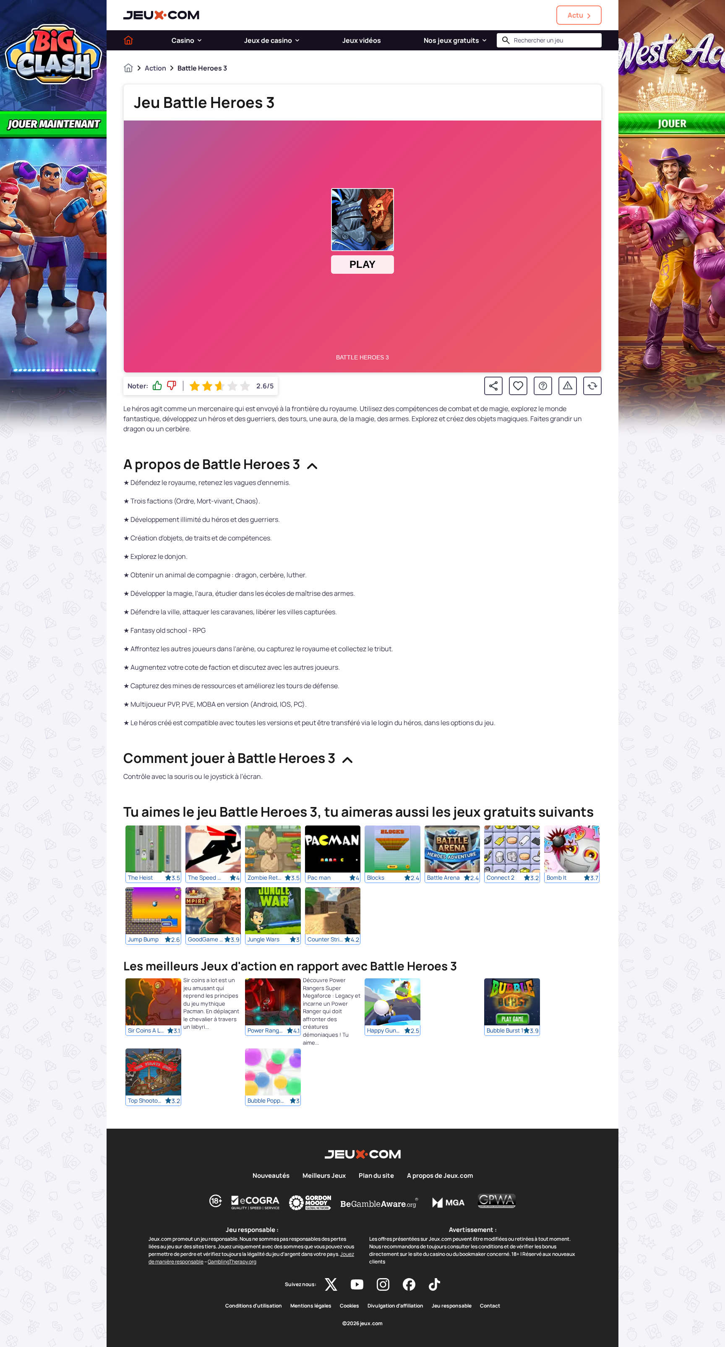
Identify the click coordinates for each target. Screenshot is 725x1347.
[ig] (383, 1284)
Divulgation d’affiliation (395, 1305)
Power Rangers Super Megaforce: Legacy (266, 1031)
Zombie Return (266, 877)
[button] (199, 40)
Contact (490, 1305)
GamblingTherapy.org (232, 1261)
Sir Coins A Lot (146, 1031)
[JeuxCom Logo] (161, 15)
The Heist (140, 877)
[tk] (434, 1284)
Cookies (349, 1305)
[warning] (568, 386)
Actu (575, 15)
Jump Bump (143, 939)
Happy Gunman (385, 1031)
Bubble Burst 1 (505, 1031)
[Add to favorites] (518, 386)
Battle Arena (443, 877)
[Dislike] (172, 386)
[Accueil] (128, 40)
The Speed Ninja (206, 877)
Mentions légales (310, 1305)
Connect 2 (500, 877)
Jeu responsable (452, 1305)
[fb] (409, 1284)
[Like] (157, 386)
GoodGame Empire (206, 939)
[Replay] (592, 386)
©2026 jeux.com (362, 1323)
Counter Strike (326, 939)
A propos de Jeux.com (440, 1175)
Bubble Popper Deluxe (266, 1101)
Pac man (319, 877)
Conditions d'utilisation (253, 1305)
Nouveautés (271, 1175)
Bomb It (556, 877)
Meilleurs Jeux (324, 1175)
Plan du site (376, 1175)
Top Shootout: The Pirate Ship (146, 1101)
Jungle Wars (263, 939)
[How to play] (543, 386)
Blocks (375, 877)
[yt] (357, 1284)
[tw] (331, 1284)
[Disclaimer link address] (255, 1202)
